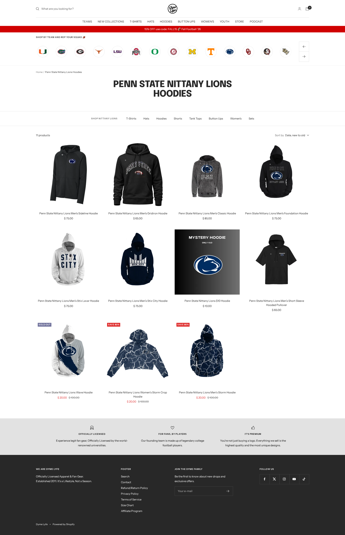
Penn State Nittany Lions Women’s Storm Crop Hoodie (138, 394)
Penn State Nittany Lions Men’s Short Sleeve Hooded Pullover (276, 303)
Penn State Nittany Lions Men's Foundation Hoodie (276, 213)
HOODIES (166, 21)
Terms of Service (131, 499)
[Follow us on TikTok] (304, 479)
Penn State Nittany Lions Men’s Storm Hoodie (207, 392)
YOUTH (224, 21)
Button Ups (216, 118)
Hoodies (161, 118)
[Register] (227, 491)
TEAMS (87, 21)
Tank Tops (195, 118)
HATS (150, 21)
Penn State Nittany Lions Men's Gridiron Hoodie (137, 213)
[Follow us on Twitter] (274, 479)
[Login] (299, 8)
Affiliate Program (131, 511)
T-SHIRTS (136, 21)
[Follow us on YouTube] (294, 479)
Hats (146, 118)
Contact (126, 482)
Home (39, 72)
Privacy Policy (130, 493)
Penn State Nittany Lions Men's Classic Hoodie (207, 213)
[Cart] (307, 8)
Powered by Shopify (64, 524)
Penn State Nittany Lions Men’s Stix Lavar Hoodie (68, 301)
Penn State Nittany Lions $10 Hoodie (207, 301)
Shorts (178, 118)
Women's (236, 118)
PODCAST (256, 21)
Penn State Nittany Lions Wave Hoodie (69, 392)
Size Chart (127, 505)
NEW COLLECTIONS (111, 21)
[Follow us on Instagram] (284, 479)
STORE (239, 21)
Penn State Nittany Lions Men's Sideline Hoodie (68, 213)
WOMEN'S (207, 21)
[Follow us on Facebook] (265, 479)
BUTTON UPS (186, 21)
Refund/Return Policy (134, 488)
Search (125, 476)
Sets (251, 118)
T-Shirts (131, 118)
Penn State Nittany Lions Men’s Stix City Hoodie (137, 301)
